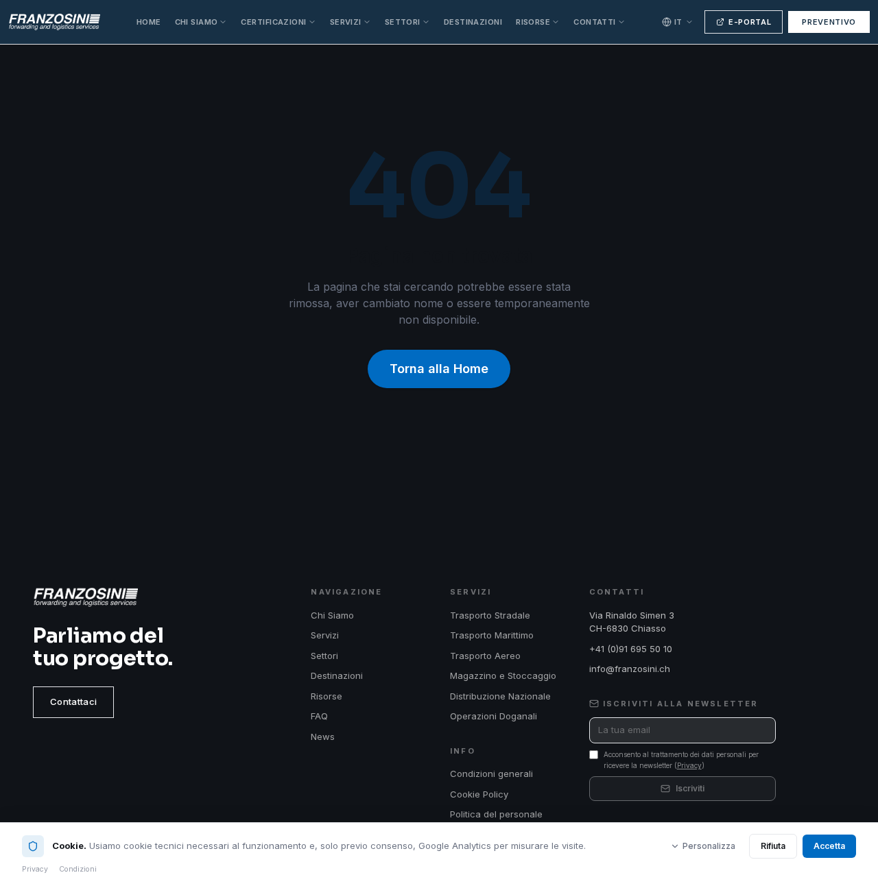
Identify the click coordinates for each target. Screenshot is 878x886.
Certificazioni (273, 22)
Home (149, 22)
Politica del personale (496, 814)
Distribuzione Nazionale (500, 696)
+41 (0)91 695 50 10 (630, 648)
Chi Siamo (196, 22)
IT (678, 22)
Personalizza (709, 846)
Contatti (594, 22)
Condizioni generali (491, 773)
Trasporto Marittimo (492, 635)
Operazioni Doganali (493, 715)
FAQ (319, 715)
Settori (402, 22)
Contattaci (73, 701)
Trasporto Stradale (490, 615)
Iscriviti (690, 788)
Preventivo (829, 22)
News (323, 736)
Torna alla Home (439, 368)
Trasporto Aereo (485, 655)
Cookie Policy (479, 794)
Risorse (533, 22)
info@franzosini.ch (629, 668)
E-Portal (749, 22)
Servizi (345, 22)
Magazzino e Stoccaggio (503, 675)
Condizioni (78, 869)
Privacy (689, 765)
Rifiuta (773, 846)
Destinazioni (473, 22)
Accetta (829, 846)
